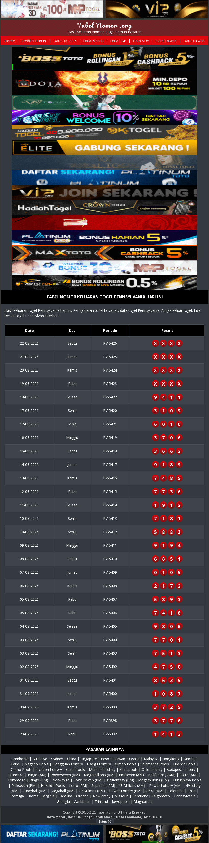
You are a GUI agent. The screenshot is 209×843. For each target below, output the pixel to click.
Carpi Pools (75, 769)
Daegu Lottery (99, 764)
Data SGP (118, 40)
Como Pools (21, 769)
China (71, 758)
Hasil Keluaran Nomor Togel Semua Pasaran (104, 31)
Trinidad (101, 801)
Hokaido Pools (53, 785)
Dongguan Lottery (68, 764)
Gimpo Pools (125, 764)
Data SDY (141, 40)
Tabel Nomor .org (104, 25)
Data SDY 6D (152, 817)
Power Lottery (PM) (125, 790)
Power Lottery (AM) (165, 785)
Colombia (176, 790)
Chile (191, 790)
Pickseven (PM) (24, 785)
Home (10, 40)
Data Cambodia (128, 817)
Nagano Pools (36, 764)
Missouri (121, 796)
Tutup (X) (105, 821)
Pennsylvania (184, 796)
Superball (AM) (35, 790)
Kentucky (140, 796)
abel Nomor (108, 812)
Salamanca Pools (154, 764)
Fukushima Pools (187, 780)
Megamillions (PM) (153, 780)
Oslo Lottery (152, 769)
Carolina (65, 796)
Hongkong (170, 758)
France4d (16, 774)
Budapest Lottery (180, 769)
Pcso (105, 758)
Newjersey (101, 796)
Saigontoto (161, 796)
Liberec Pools (184, 764)
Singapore (88, 758)
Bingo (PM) (39, 780)
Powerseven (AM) (65, 774)
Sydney (57, 758)
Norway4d (60, 780)
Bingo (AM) (37, 774)
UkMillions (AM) (132, 785)
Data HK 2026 (64, 40)
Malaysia (151, 758)
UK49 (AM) (155, 790)
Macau (189, 758)
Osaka (134, 758)
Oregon (82, 796)
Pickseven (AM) (131, 774)
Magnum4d (143, 801)
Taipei (16, 764)
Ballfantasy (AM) (161, 774)
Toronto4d (16, 780)
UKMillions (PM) (92, 790)
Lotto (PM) (78, 785)
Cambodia (19, 758)
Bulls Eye (39, 758)
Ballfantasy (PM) (120, 780)
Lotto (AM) (188, 774)
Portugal (18, 796)
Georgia (63, 801)
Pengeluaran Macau (98, 817)
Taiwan (119, 758)
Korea (34, 796)
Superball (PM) (103, 785)
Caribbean (82, 801)
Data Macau (93, 40)
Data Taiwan (166, 40)
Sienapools (129, 769)
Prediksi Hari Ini (34, 40)
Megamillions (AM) (99, 774)
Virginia (49, 796)
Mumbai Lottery (102, 769)
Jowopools (120, 801)
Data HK (74, 817)
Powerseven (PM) (88, 780)
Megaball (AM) (63, 790)
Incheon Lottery (49, 769)
